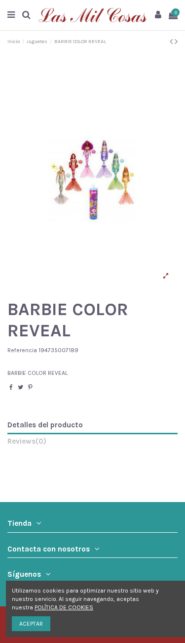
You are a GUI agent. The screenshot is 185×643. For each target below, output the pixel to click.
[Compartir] (11, 387)
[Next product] (176, 41)
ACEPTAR (31, 623)
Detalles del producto (45, 425)
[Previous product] (172, 41)
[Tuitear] (20, 387)
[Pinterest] (30, 387)
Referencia (22, 350)
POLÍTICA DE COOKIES (64, 607)
